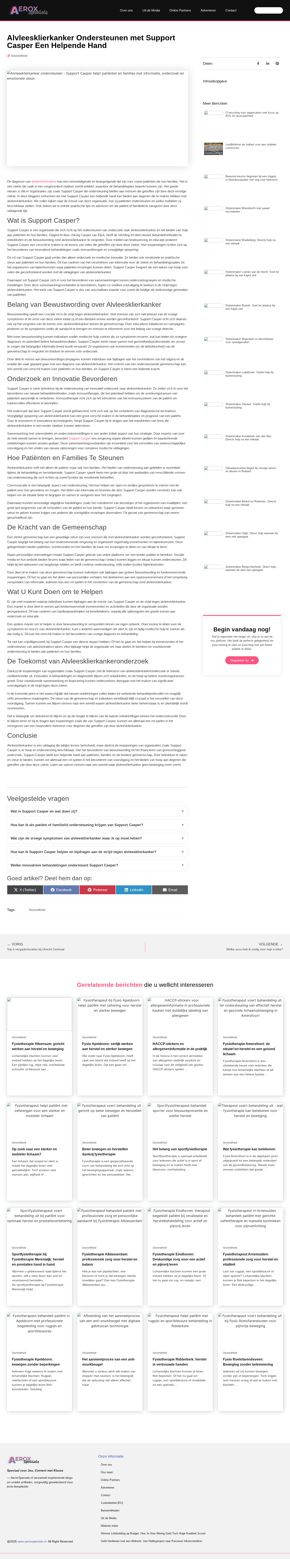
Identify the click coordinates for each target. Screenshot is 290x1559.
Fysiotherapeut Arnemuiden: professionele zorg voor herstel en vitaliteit (250, 1259)
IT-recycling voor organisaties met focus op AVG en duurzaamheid (252, 114)
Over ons (126, 10)
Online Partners (180, 10)
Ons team (107, 1472)
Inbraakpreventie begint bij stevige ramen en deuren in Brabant (250, 469)
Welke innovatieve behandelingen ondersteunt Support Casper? (97, 865)
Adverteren (208, 10)
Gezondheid (19, 55)
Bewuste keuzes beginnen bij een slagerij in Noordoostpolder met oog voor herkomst (251, 178)
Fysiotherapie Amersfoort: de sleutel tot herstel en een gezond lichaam (249, 1049)
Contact (230, 10)
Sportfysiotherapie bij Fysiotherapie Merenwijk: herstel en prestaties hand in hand (38, 1259)
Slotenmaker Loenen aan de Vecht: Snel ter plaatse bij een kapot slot (252, 273)
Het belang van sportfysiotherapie (180, 1149)
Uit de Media (151, 10)
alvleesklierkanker (43, 181)
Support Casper (79, 438)
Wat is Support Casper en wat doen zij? (97, 811)
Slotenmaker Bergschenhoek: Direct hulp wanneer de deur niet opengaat (250, 568)
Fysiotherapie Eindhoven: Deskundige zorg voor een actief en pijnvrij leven (179, 1259)
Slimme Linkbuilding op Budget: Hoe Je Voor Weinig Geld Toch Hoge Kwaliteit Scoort (153, 1533)
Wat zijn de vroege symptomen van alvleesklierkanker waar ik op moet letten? (97, 838)
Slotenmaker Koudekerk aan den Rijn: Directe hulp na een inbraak (248, 438)
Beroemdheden (110, 1510)
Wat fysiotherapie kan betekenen (249, 1149)
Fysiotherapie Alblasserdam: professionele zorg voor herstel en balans (109, 1259)
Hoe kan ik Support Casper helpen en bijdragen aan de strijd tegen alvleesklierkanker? (97, 852)
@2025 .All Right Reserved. (40, 1541)
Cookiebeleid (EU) (112, 1502)
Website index (109, 1525)
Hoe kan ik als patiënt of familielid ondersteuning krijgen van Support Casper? (97, 825)
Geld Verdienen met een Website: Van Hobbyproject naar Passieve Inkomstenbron (151, 1541)
